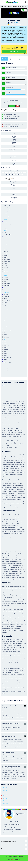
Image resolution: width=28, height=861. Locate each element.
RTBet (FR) (5, 795)
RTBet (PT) (5, 800)
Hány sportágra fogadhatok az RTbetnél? (9, 706)
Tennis (5, 361)
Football (5, 275)
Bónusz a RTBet (14, 51)
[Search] (25, 2)
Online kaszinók (5, 845)
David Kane (15, 22)
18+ (22, 178)
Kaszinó (22, 58)
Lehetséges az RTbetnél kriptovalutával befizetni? (8, 753)
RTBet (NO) (5, 803)
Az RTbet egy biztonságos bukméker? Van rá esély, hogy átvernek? (11, 767)
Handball (5, 289)
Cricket (5, 236)
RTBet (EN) (5, 787)
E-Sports (5, 249)
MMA (5, 304)
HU (22, 2)
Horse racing (6, 292)
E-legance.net (17, 859)
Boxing (5, 230)
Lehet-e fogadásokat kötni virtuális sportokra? (10, 724)
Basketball (6, 221)
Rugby (5, 335)
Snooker (5, 339)
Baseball (5, 219)
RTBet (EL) (5, 793)
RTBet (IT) (5, 790)
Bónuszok (14, 58)
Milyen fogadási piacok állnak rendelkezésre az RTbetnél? (9, 736)
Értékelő (6, 58)
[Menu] (2, 2)
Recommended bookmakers (8, 841)
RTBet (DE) (5, 798)
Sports (2, 848)
